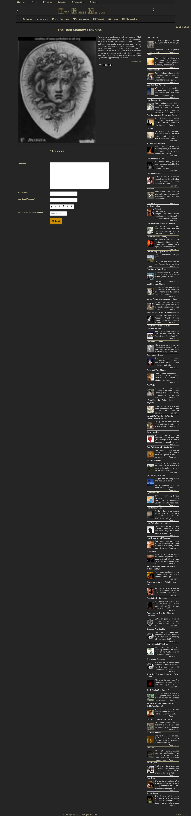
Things (150, 128)
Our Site (22, 2)
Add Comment (57, 151)
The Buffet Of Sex (154, 508)
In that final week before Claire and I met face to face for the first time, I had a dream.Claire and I (167, 276)
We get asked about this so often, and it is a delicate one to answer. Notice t (167, 424)
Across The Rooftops (156, 143)
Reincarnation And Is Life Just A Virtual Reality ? (161, 567)
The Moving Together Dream (159, 252)
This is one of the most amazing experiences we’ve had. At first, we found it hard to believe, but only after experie (167, 800)
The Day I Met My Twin (156, 158)
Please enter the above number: (30, 212)
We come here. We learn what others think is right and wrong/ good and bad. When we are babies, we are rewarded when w (167, 559)
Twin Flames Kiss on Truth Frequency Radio (158, 327)
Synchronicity (153, 493)
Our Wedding (79, 2)
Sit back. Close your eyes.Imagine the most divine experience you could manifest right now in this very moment (167, 213)
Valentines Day (153, 432)
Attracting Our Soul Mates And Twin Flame (162, 675)
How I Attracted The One (157, 644)
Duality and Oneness (156, 659)
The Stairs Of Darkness (157, 598)
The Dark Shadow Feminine (159, 523)
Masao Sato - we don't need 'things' (162, 299)
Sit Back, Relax (153, 206)
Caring (149, 55)
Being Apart (152, 763)
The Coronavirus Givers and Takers (162, 115)
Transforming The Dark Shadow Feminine (160, 614)
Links (35, 2)
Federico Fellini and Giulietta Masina (163, 312)
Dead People (152, 37)
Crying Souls (152, 793)
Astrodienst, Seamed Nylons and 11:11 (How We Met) (161, 704)
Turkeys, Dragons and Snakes (160, 719)
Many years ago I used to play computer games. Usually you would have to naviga (167, 574)
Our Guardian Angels (156, 85)
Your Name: (22, 192)
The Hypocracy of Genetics (158, 538)
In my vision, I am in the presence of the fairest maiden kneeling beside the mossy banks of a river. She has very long (167, 392)
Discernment (152, 551)
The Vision (151, 385)
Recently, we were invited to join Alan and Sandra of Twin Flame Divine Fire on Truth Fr (167, 334)
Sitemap (94, 2)
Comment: (22, 163)
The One (150, 748)
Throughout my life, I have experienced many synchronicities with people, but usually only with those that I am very (167, 500)
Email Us (48, 2)
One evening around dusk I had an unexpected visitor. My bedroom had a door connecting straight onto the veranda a (167, 107)
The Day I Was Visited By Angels (161, 223)
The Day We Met (154, 174)
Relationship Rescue (155, 355)
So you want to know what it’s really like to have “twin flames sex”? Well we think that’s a (167, 590)
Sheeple (150, 189)
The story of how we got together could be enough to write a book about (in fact (167, 711)
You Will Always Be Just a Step (160, 447)
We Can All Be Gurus (156, 475)
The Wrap (151, 778)
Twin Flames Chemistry (157, 237)
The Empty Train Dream (157, 269)
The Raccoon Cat (154, 100)
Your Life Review (154, 460)
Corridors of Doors (155, 342)
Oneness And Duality (156, 629)
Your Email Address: (26, 199)
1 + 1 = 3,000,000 (154, 733)
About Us (62, 2)
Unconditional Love (155, 70)
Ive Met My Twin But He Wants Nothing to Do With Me (160, 417)
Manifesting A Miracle (156, 284)
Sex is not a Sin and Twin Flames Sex (161, 583)
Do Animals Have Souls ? (158, 690)
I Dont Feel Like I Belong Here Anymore (160, 401)
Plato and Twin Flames (156, 370)
